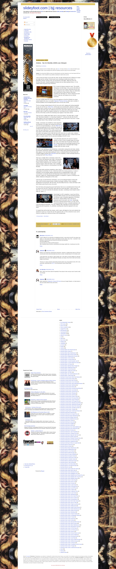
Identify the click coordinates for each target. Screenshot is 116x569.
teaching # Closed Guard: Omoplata (68, 393)
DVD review (63, 324)
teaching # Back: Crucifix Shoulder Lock (68, 361)
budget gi (62, 341)
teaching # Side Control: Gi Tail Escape (68, 529)
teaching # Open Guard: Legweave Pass (69, 491)
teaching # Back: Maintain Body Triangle (69, 365)
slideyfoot (42, 250)
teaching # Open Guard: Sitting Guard (68, 505)
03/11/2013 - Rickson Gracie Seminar (39, 399)
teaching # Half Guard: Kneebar (67, 430)
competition (62, 343)
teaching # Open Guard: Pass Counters (68, 497)
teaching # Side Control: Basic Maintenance (69, 525)
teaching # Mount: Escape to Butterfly (68, 454)
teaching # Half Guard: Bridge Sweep (68, 417)
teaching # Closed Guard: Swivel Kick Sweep (70, 406)
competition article (75, 223)
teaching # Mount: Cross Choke (67, 451)
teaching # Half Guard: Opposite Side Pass (69, 435)
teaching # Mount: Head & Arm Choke (68, 457)
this (69, 68)
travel (61, 549)
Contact (78, 8)
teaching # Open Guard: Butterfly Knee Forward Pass (71, 475)
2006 (58, 11)
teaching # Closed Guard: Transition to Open (70, 407)
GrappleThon (63, 328)
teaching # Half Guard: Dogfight (67, 423)
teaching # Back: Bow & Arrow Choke (68, 354)
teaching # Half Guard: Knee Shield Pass (69, 428)
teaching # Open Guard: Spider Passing (68, 510)
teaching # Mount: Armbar (65, 446)
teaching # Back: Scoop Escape (67, 369)
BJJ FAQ (78, 10)
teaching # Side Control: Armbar (67, 520)
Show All (31, 126)
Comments (27, 24)
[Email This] (53, 224)
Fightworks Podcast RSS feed (54, 281)
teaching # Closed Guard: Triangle (67, 409)
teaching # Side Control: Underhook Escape (69, 547)
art (61, 336)
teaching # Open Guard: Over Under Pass (69, 496)
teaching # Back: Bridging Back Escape (68, 356)
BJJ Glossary (27, 33)
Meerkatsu (42, 235)
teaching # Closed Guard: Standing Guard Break (70, 402)
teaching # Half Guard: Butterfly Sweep (68, 418)
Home (78, 6)
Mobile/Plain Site (27, 29)
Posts (26, 22)
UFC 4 (53, 263)
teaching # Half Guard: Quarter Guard (68, 436)
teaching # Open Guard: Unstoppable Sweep (70, 515)
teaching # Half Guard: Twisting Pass (68, 441)
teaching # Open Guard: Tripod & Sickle (68, 513)
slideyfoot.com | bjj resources (47, 8)
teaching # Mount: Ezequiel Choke (67, 455)
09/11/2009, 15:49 (50, 269)
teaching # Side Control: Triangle (67, 545)
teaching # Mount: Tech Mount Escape (68, 465)
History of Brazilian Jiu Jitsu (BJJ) (38, 392)
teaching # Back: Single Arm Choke (68, 370)
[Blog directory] (50, 442)
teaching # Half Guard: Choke (66, 420)
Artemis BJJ (73, 11)
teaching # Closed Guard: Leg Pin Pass (68, 391)
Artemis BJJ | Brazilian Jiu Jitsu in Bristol (28, 98)
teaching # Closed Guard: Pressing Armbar (69, 398)
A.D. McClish (43, 269)
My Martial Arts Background (27, 38)
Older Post (77, 309)
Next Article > (46, 216)
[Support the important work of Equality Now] (91, 27)
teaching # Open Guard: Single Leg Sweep (69, 504)
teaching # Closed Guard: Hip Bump (68, 385)
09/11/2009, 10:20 (50, 250)
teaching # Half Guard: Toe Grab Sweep (68, 439)
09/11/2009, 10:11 (49, 235)
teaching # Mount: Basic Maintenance (68, 447)
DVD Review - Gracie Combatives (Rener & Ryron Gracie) (43, 380)
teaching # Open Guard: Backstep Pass (68, 471)
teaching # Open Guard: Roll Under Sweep (69, 500)
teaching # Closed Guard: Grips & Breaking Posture (71, 383)
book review (63, 340)
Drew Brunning (27, 116)
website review (63, 552)
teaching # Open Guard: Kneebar (67, 483)
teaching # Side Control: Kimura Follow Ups (69, 533)
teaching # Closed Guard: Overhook (68, 394)
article (65, 223)
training (67, 11)
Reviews (78, 9)
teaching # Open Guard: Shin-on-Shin (68, 502)
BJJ (42, 11)
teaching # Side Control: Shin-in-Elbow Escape (70, 539)
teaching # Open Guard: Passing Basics (68, 499)
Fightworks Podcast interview (60, 101)
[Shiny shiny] (92, 49)
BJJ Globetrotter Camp (65, 322)
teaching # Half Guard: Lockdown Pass (68, 433)
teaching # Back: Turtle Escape (67, 375)
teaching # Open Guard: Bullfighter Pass (69, 473)
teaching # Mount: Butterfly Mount (67, 449)
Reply (41, 246)
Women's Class (63, 335)
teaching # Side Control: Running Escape (69, 536)
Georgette (28, 556)
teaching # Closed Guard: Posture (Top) (68, 396)
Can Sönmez (69, 223)
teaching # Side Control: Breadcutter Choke (69, 526)
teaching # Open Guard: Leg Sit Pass (68, 488)
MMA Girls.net (59, 125)
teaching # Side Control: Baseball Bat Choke (70, 521)
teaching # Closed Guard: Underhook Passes (70, 410)
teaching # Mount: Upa (65, 467)
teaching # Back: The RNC (66, 372)
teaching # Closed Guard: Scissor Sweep (69, 399)
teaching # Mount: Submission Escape (68, 460)
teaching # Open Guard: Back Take (67, 470)
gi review (62, 345)
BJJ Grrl (25, 111)
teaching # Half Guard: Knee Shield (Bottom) (69, 427)
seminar (62, 348)
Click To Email (91, 23)
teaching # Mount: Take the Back (67, 462)
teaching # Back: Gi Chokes (66, 364)
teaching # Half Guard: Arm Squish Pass (69, 414)
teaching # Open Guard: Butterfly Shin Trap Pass (70, 476)
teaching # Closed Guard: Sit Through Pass (69, 401)
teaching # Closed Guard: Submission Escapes (70, 404)
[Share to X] (56, 224)
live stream (39, 225)
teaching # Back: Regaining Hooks (67, 367)
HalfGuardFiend (27, 122)
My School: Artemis (28, 39)
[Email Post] (50, 223)
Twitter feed (50, 106)
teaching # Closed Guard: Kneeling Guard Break (70, 388)
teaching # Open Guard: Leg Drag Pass (68, 486)
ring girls (55, 144)
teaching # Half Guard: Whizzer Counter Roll (69, 443)
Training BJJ (63, 333)
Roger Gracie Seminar (36, 372)
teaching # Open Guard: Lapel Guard (68, 484)
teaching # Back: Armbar (65, 351)
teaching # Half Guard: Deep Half (67, 422)
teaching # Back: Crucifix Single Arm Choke (69, 362)
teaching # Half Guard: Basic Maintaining (69, 415)
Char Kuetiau (26, 123)
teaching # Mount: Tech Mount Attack (68, 464)
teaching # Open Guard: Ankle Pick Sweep (69, 468)
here (58, 68)
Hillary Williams (48, 155)
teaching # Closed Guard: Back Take (68, 380)
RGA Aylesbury (63, 330)
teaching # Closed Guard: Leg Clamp (68, 390)
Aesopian (26, 105)
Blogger (42, 471)
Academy (78, 12)
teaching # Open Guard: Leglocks (67, 489)
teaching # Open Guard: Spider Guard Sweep (70, 507)
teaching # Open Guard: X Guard (67, 517)
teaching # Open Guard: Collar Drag (68, 480)
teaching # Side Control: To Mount (67, 542)
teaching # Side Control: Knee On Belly (68, 534)
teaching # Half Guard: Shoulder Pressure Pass (70, 438)
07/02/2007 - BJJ (29, 420)
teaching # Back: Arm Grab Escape (67, 349)
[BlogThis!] (55, 224)
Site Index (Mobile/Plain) (29, 464)
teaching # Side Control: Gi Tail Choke (68, 528)
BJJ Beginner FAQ (28, 388)
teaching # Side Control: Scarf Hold (68, 537)
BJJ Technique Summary (29, 425)
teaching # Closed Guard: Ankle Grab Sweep (70, 377)
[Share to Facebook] (58, 224)
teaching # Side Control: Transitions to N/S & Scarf (71, 544)
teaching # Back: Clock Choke (66, 357)
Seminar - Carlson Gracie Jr (37, 430)
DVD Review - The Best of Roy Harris (33, 407)
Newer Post (38, 309)
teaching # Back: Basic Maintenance (68, 353)
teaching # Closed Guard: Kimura (67, 386)
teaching (61, 11)
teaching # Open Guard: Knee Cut (67, 481)
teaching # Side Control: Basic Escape (68, 523)
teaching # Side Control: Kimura (67, 531)
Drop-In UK (62, 325)
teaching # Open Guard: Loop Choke (68, 492)
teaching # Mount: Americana (66, 444)
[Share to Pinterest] (59, 224)
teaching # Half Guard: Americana (67, 412)
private (61, 346)
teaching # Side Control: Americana (68, 518)
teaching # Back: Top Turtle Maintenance (69, 373)
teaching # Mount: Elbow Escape (67, 452)
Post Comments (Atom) (47, 311)
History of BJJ (27, 34)
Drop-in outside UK (64, 327)
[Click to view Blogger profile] (85, 28)
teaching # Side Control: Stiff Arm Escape (69, 541)
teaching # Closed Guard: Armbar (67, 378)
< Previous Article (39, 216)
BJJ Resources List (28, 465)
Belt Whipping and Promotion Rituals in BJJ (40, 412)
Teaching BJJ (63, 332)
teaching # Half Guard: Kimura (66, 425)
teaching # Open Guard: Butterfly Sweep (69, 478)
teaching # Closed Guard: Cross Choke (68, 381)
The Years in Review (28, 112)
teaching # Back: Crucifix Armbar (67, 359)
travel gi (62, 550)
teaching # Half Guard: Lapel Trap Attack (69, 431)
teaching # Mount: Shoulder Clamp (67, 459)
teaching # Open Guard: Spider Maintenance (70, 508)
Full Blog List (26, 129)
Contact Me (26, 30)
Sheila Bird (53, 153)
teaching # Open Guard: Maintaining (68, 494)
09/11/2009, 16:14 (50, 279)
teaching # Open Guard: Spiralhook (68, 512)
